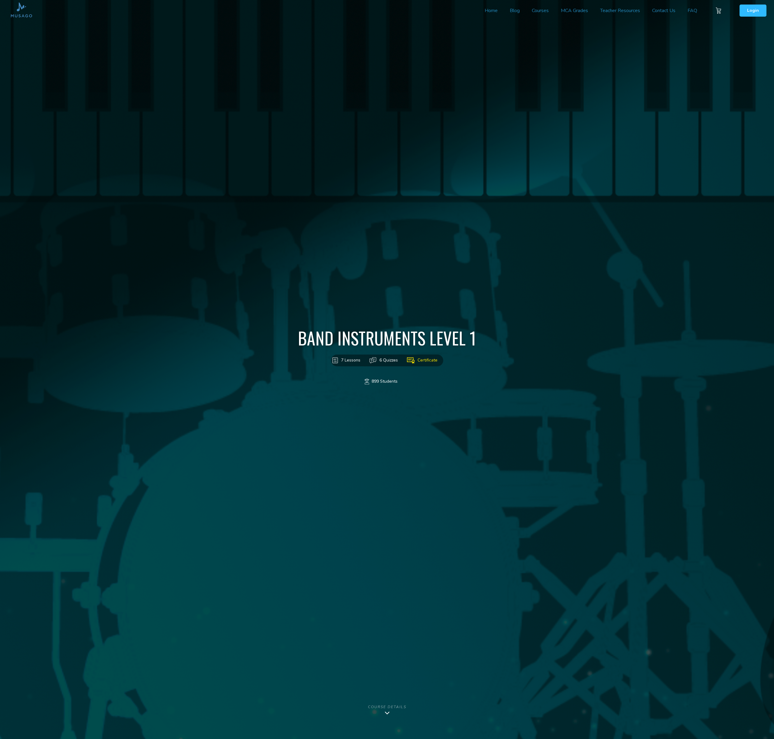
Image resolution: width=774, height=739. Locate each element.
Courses (540, 10)
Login (753, 10)
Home (491, 10)
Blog (515, 10)
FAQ (692, 10)
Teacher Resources (620, 10)
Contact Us (663, 10)
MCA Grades (574, 10)
